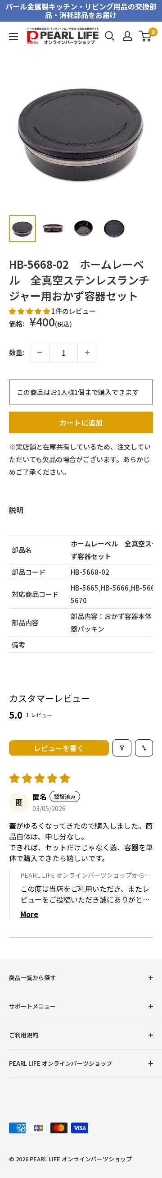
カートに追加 (81, 422)
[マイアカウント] (127, 36)
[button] (30, 311)
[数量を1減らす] (39, 352)
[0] (145, 36)
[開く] (110, 36)
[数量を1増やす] (87, 352)
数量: (16, 352)
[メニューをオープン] (13, 36)
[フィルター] (121, 747)
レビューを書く (59, 748)
